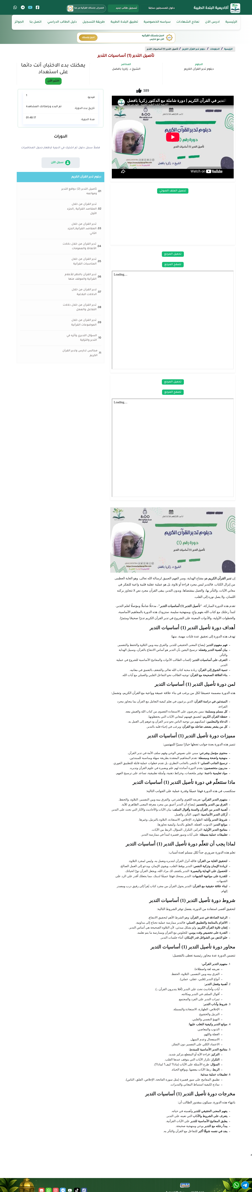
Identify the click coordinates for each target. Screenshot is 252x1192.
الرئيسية (231, 22)
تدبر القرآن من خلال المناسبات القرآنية (83, 261)
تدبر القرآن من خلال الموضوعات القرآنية (83, 323)
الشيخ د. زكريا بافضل (126, 69)
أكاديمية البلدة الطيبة (211, 8)
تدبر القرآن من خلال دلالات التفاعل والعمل (79, 307)
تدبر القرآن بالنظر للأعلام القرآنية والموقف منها (80, 277)
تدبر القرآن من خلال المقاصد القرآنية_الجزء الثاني (82, 229)
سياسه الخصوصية (157, 22)
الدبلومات (215, 49)
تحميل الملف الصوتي (172, 190)
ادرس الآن (212, 22)
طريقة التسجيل (93, 22)
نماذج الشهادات (187, 22)
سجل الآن (57, 162)
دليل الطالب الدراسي (62, 22)
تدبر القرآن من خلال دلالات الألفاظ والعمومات (79, 246)
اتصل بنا (36, 22)
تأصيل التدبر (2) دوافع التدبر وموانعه (79, 191)
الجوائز (19, 22)
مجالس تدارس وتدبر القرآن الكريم (79, 353)
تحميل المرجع (173, 254)
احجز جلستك (88, 37)
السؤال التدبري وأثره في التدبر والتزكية (82, 338)
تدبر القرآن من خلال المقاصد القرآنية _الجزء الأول (82, 209)
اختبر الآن (53, 81)
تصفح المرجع (172, 264)
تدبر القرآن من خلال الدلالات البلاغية (84, 292)
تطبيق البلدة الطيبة (124, 22)
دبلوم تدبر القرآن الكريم (193, 49)
